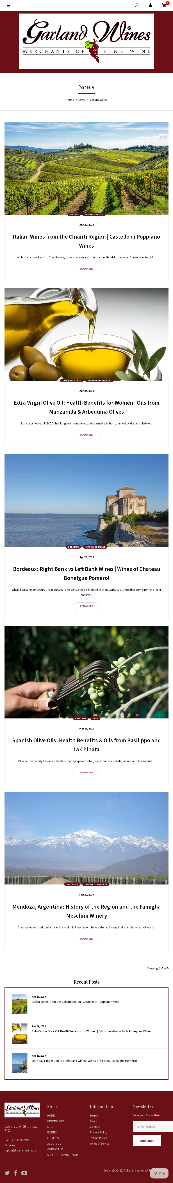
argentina (72, 884)
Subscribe (146, 1141)
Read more (86, 268)
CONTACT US (55, 1149)
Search (94, 1115)
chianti (74, 214)
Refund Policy (98, 1138)
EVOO (95, 718)
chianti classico (94, 214)
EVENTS (52, 1132)
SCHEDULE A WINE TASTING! (64, 1155)
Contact (95, 1127)
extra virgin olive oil (99, 380)
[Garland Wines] (86, 42)
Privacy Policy (98, 1132)
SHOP (50, 1127)
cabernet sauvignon (95, 884)
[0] (164, 6)
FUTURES (53, 1138)
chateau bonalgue (95, 547)
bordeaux (73, 547)
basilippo (80, 718)
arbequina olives (71, 380)
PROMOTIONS (55, 1121)
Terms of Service (99, 1144)
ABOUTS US (54, 1144)
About (93, 1121)
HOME (51, 1115)
